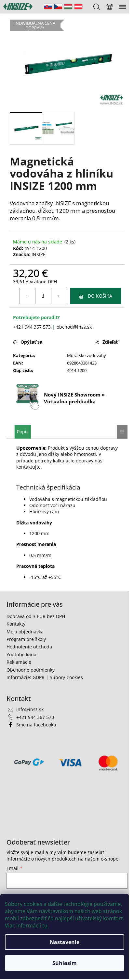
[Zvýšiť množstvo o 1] (59, 296)
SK (48, 6)
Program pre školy (26, 639)
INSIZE (39, 254)
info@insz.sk (30, 709)
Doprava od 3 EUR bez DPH (36, 616)
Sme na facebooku (36, 725)
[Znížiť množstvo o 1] (27, 296)
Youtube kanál (22, 654)
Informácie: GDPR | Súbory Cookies (45, 677)
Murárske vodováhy (86, 355)
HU (68, 6)
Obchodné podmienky (31, 670)
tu (44, 925)
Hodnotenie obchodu (29, 647)
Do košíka (100, 296)
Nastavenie (64, 942)
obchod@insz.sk (74, 327)
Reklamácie (19, 662)
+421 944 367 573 (32, 327)
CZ (58, 6)
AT (78, 6)
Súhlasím (64, 963)
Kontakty (16, 624)
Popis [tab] (23, 431)
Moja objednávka (25, 632)
